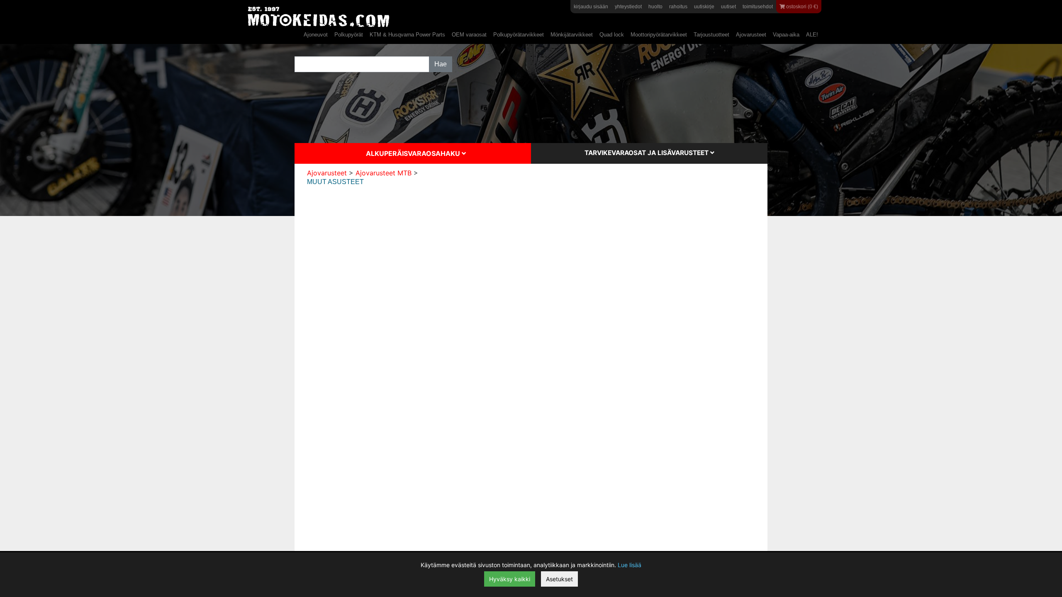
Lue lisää (629, 564)
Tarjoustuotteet (711, 35)
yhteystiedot (628, 6)
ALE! (812, 35)
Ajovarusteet (751, 35)
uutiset (728, 6)
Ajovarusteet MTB (384, 173)
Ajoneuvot (316, 35)
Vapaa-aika (786, 35)
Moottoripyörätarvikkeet (659, 35)
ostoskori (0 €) (801, 6)
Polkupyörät (348, 35)
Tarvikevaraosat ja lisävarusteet (647, 153)
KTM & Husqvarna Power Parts (407, 35)
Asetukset (559, 578)
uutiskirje (704, 6)
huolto (655, 6)
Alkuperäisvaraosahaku (414, 153)
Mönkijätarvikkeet (571, 35)
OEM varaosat (469, 35)
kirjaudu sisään (591, 6)
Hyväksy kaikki (509, 578)
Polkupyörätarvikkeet (518, 35)
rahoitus (678, 6)
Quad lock (611, 35)
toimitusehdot (758, 6)
